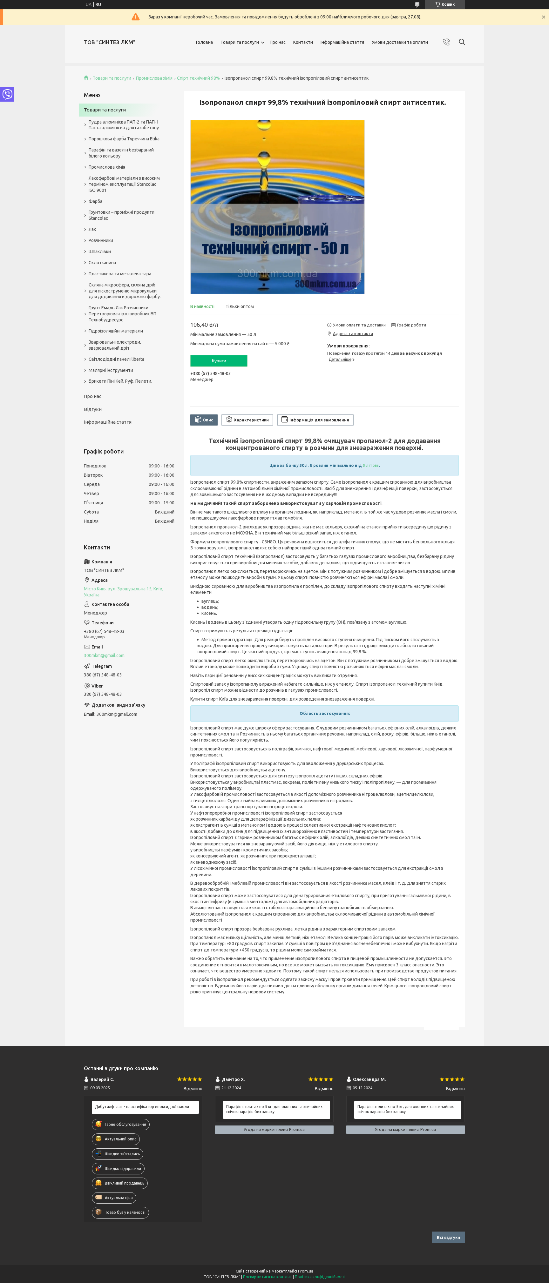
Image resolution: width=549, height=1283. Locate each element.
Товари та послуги (239, 42)
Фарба (95, 201)
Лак (92, 229)
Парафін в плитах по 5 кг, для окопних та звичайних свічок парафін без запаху (274, 1109)
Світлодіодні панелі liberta (116, 359)
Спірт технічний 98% (198, 78)
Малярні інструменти (111, 370)
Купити (219, 360)
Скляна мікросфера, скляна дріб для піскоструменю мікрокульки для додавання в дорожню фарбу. (125, 290)
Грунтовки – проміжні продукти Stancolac (121, 215)
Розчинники (101, 240)
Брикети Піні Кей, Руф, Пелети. (120, 381)
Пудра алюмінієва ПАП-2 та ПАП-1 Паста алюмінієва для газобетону (124, 125)
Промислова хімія (154, 78)
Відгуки (93, 409)
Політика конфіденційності (320, 1277)
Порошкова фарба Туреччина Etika (124, 138)
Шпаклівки (100, 251)
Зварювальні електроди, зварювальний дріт (115, 345)
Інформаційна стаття (342, 42)
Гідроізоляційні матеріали (116, 330)
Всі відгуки (448, 1237)
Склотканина (102, 262)
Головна (204, 42)
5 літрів (371, 465)
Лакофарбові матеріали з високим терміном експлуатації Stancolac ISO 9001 (124, 184)
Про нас (278, 42)
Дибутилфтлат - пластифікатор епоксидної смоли (142, 1107)
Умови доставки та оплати (400, 42)
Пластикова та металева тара (120, 273)
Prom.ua (305, 1271)
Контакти (303, 42)
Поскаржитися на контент (267, 1277)
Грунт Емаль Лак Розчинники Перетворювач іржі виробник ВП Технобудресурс (122, 313)
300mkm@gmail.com (104, 655)
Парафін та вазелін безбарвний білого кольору (121, 152)
